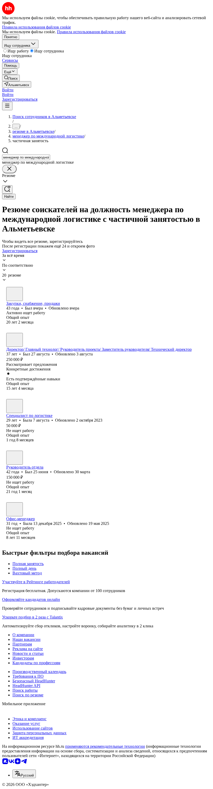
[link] (11, 78)
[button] (8, 90)
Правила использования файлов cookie (91, 32)
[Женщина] (14, 406)
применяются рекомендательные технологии (105, 746)
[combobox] (26, 157)
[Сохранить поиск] (7, 189)
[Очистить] (9, 169)
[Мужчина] (14, 294)
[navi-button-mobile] (7, 106)
